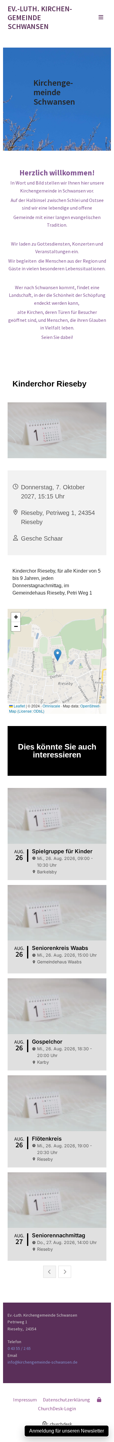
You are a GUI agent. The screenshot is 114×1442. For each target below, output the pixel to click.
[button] (95, 18)
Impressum (25, 1400)
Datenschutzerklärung (66, 1400)
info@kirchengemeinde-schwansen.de (43, 1362)
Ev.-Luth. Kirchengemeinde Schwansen (40, 17)
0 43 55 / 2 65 (19, 1348)
